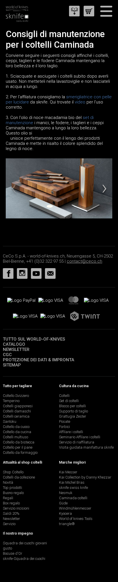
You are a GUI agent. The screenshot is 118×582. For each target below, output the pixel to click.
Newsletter (16, 349)
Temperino (11, 401)
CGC (7, 354)
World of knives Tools (76, 518)
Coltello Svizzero (16, 395)
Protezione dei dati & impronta (38, 359)
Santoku (9, 421)
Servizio (9, 524)
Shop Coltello (13, 472)
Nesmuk (65, 493)
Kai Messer (68, 472)
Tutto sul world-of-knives (34, 339)
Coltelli (64, 395)
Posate (64, 421)
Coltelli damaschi (17, 411)
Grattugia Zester (72, 416)
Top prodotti (12, 487)
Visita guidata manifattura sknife (86, 447)
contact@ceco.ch (84, 261)
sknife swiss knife (73, 487)
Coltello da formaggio (20, 452)
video (80, 102)
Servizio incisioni (16, 508)
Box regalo (11, 503)
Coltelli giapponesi (18, 406)
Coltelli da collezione (19, 477)
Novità (8, 482)
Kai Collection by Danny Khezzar (85, 477)
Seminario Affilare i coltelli (79, 437)
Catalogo (14, 344)
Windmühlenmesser (75, 508)
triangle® (67, 524)
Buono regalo (13, 493)
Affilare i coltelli (71, 432)
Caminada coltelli (73, 498)
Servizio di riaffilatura (76, 442)
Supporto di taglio (73, 411)
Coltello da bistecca (18, 442)
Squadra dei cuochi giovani (25, 543)
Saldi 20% (11, 513)
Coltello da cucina (17, 432)
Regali (8, 498)
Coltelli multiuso (15, 437)
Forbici (64, 427)
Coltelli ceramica (16, 416)
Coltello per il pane (17, 447)
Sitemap (12, 365)
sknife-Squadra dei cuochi (24, 558)
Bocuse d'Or (12, 553)
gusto (7, 548)
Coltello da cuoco (16, 427)
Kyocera (65, 513)
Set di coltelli (69, 401)
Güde (63, 503)
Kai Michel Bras (71, 482)
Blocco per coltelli (72, 406)
